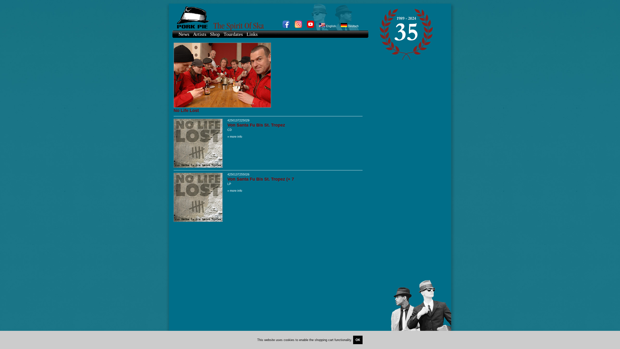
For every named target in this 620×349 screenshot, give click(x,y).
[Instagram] (298, 27)
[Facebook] (286, 27)
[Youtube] (310, 27)
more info (236, 136)
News (183, 34)
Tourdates (233, 34)
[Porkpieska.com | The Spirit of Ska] (268, 17)
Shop (215, 34)
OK (358, 340)
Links (252, 34)
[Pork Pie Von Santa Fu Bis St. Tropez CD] (198, 166)
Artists (199, 34)
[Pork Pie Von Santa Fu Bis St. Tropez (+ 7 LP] (198, 220)
